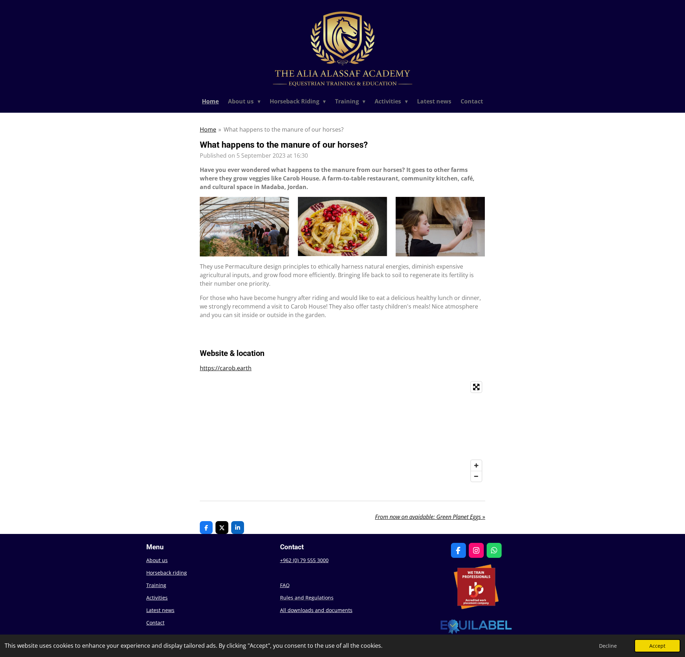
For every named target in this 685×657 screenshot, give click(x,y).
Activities (157, 597)
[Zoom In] (476, 465)
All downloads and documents (316, 610)
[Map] (342, 431)
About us (157, 560)
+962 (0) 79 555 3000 (304, 560)
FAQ (285, 585)
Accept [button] (657, 645)
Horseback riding (166, 572)
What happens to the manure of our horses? (284, 129)
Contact (155, 622)
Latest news (160, 610)
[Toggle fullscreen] (476, 387)
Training (156, 585)
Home (208, 129)
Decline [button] (608, 645)
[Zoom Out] (476, 476)
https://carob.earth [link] (226, 368)
